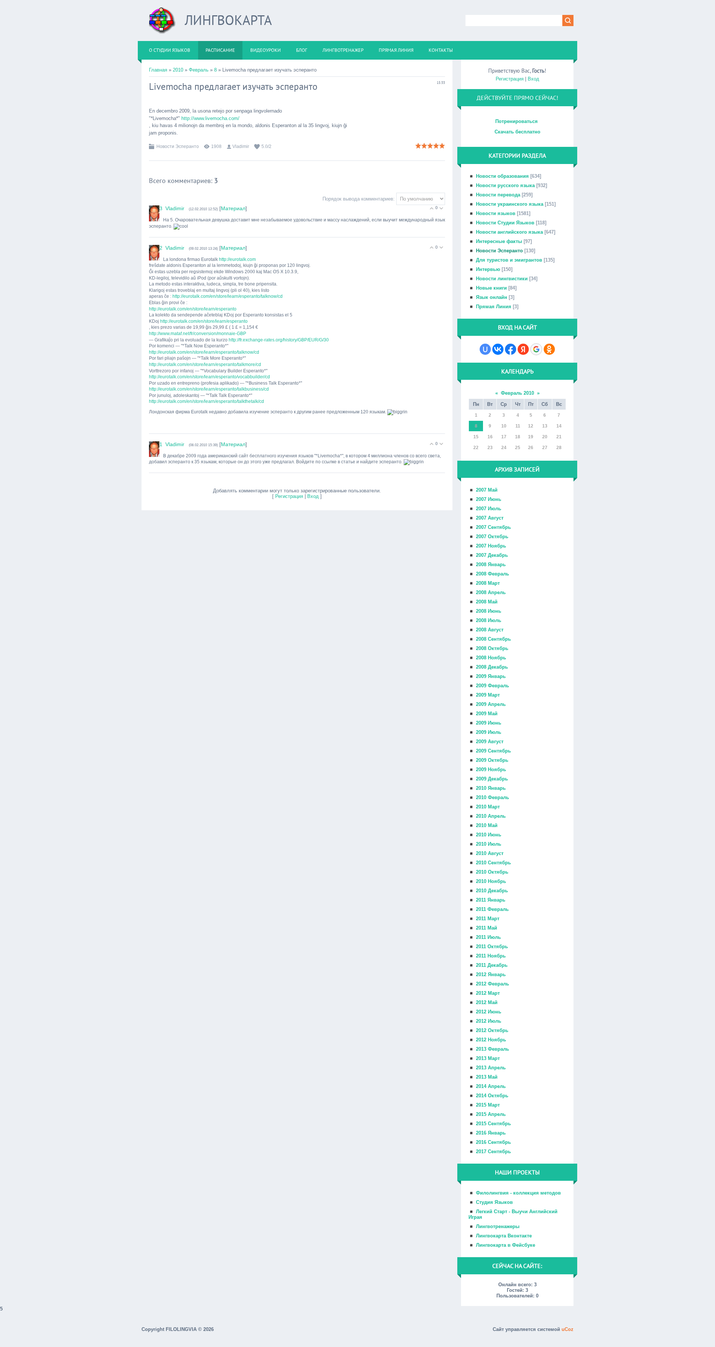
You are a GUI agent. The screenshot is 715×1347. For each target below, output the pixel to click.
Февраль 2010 (517, 393)
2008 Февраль (492, 574)
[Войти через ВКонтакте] (497, 349)
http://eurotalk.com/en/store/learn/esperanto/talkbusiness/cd (209, 389)
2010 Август (489, 853)
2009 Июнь (488, 723)
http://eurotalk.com (237, 259)
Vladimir (240, 146)
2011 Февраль (492, 909)
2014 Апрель (491, 1086)
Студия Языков (494, 1202)
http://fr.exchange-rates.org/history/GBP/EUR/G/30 (279, 340)
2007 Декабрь (492, 555)
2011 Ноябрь (491, 956)
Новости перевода (498, 195)
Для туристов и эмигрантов (509, 260)
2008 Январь (491, 564)
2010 (178, 70)
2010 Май (487, 825)
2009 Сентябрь (493, 751)
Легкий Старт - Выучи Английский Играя (512, 1214)
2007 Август (489, 518)
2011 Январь (490, 900)
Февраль (199, 70)
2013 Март (488, 1058)
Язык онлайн (491, 297)
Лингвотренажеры (497, 1226)
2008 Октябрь (492, 648)
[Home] (162, 23)
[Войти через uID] (485, 349)
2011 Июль (488, 937)
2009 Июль (488, 732)
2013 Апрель (491, 1067)
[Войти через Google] (536, 349)
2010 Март (488, 807)
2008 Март (488, 583)
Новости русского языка (505, 185)
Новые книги (491, 288)
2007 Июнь (488, 499)
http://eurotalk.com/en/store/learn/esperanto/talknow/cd (227, 296)
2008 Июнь (488, 611)
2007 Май (487, 490)
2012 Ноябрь (491, 1039)
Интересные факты (499, 241)
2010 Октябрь (492, 872)
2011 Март (487, 918)
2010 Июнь (488, 834)
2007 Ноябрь (491, 546)
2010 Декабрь (492, 890)
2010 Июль (488, 844)
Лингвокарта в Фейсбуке (505, 1245)
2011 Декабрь (492, 965)
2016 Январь (491, 1133)
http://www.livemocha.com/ (210, 118)
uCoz (567, 1329)
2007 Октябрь (492, 536)
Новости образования (502, 176)
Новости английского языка (509, 232)
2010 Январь (491, 788)
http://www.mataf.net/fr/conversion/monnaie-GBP (197, 333)
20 (544, 436)
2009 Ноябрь (491, 769)
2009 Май (487, 713)
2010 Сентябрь (493, 862)
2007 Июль (488, 508)
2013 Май (487, 1077)
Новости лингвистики (502, 278)
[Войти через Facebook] (510, 349)
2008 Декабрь (492, 667)
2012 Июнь (488, 1012)
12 (530, 426)
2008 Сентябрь (493, 639)
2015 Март (488, 1105)
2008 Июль (488, 620)
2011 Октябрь (492, 946)
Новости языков (495, 213)
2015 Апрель (491, 1114)
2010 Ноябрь (491, 881)
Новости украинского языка (509, 204)
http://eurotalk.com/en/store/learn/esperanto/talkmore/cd (205, 364)
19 (530, 436)
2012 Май (487, 1002)
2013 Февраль (492, 1049)
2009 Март (488, 695)
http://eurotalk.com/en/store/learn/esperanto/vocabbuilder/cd (209, 376)
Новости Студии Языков (505, 222)
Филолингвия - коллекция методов (518, 1193)
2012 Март (488, 993)
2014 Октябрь (492, 1095)
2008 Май (487, 602)
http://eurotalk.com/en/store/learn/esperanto (192, 309)
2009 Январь (491, 676)
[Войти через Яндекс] (523, 349)
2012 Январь (491, 974)
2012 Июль (488, 1021)
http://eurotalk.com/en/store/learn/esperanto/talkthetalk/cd (206, 401)
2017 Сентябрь (493, 1151)
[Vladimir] (164, 208)
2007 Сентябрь (493, 527)
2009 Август (489, 741)
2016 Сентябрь (493, 1142)
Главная (158, 70)
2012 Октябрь (492, 1030)
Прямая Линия (493, 306)
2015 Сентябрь (493, 1123)
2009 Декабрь (492, 779)
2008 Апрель (491, 592)
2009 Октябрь (492, 760)
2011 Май (486, 928)
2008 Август (489, 630)
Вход (313, 496)
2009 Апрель (491, 704)
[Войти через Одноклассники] (549, 349)
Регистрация (289, 496)
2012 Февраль (492, 984)
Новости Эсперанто (177, 146)
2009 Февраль (492, 685)
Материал (233, 208)
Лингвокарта (228, 20)
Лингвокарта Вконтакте (504, 1236)
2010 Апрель (491, 816)
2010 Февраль (492, 797)
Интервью (488, 269)
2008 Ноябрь (491, 657)
